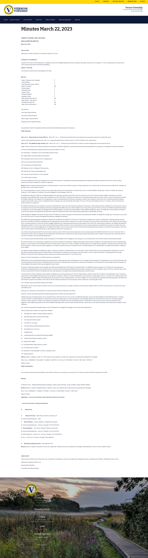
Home (6, 19)
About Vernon (15, 19)
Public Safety (50, 19)
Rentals (77, 19)
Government (28, 19)
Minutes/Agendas (65, 19)
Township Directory (42, 529)
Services (39, 19)
